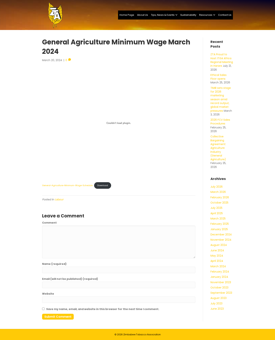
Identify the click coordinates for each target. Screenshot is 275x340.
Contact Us (224, 15)
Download (102, 185)
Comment (49, 223)
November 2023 (220, 282)
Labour (59, 199)
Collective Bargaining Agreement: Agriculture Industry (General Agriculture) (218, 148)
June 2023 (217, 309)
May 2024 (216, 256)
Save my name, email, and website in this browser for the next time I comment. (102, 309)
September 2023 (221, 293)
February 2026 (219, 197)
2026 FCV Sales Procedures (220, 121)
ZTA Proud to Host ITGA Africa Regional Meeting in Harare (221, 60)
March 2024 (218, 266)
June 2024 (217, 250)
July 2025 (216, 208)
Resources (205, 15)
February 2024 (219, 271)
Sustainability (188, 15)
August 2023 (218, 298)
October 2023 (219, 287)
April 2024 (216, 261)
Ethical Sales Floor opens (218, 77)
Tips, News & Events (163, 15)
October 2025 (219, 202)
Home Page (127, 15)
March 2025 (218, 218)
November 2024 (220, 240)
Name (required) (54, 264)
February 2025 (219, 224)
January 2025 (219, 229)
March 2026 (218, 192)
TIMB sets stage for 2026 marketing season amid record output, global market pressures (220, 99)
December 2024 (221, 234)
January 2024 (219, 277)
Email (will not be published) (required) (70, 279)
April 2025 (216, 213)
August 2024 (218, 245)
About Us (142, 15)
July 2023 (216, 303)
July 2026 (216, 187)
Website (48, 294)
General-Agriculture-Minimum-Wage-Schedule (67, 185)
